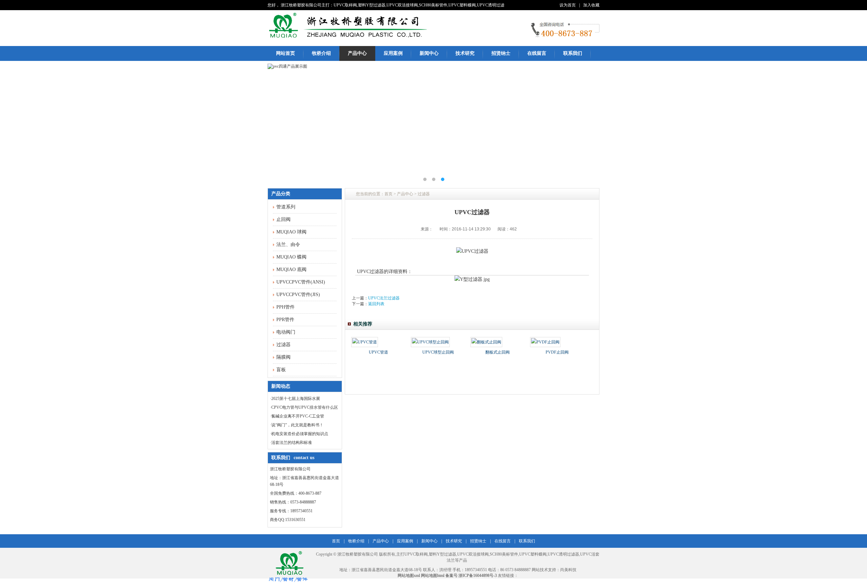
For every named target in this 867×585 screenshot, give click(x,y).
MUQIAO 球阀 (291, 231)
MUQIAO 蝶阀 (291, 257)
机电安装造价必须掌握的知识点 (299, 433)
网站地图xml (409, 575)
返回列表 (376, 303)
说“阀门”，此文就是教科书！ (297, 425)
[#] (347, 38)
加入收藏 (591, 5)
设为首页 (567, 5)
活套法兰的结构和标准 (291, 442)
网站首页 (285, 53)
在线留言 (536, 53)
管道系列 (285, 206)
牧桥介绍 (321, 53)
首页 (388, 194)
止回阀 (283, 219)
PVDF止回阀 (557, 352)
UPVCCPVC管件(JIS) (298, 294)
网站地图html (433, 575)
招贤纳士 (500, 53)
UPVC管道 (378, 352)
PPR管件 (285, 319)
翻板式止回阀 (497, 352)
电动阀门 (285, 332)
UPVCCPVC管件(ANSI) (300, 282)
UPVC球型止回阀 (438, 352)
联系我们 (572, 53)
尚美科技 (568, 569)
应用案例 (393, 53)
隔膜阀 (283, 357)
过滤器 (283, 344)
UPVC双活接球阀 (473, 554)
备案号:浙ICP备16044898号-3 (471, 575)
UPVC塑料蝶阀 (533, 554)
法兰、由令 (288, 244)
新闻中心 (429, 53)
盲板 (281, 369)
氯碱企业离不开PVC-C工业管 (297, 416)
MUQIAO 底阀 (291, 269)
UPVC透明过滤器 (563, 554)
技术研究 (465, 53)
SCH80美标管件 (504, 554)
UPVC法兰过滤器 (384, 298)
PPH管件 (285, 307)
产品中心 (357, 53)
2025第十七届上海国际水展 (295, 398)
